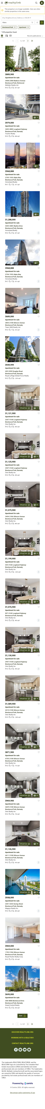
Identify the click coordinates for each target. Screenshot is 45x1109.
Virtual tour (23, 408)
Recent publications (34, 36)
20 (37, 553)
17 (37, 408)
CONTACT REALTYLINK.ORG (22, 1043)
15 (37, 117)
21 (37, 505)
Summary (10, 35)
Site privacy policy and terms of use (22, 1093)
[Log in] (42, 3)
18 (37, 698)
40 (37, 69)
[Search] (36, 3)
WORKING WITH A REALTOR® (22, 1038)
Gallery (2, 35)
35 (37, 892)
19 (37, 601)
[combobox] (22, 18)
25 (37, 359)
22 (37, 456)
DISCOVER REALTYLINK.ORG (22, 1032)
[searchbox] (21, 18)
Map (6, 35)
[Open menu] (2, 3)
